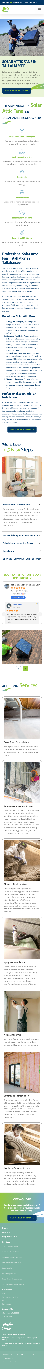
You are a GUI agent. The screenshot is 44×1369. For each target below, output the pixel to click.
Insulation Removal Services (12, 1257)
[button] (18, 668)
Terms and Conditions (10, 1362)
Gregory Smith (19, 605)
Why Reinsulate (9, 1236)
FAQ (3, 1300)
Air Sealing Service (8, 1273)
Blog (3, 1293)
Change (5, 2)
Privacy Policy (8, 1358)
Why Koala (7, 1232)
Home (5, 1228)
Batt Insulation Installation (11, 1263)
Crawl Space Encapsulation (12, 1279)
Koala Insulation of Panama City (25, 585)
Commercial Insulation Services (13, 1284)
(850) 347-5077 (7, 1316)
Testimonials (6, 1304)
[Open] (39, 9)
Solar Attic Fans (7, 1268)
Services (6, 1242)
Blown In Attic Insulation (11, 1252)
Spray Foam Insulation (10, 1246)
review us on (17, 597)
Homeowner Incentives (10, 1297)
